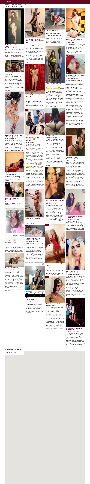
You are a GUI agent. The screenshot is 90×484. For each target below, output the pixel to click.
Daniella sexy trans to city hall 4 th (55, 201)
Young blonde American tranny (53, 31)
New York (20, 4)
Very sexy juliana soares (53, 304)
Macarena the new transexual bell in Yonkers (75, 76)
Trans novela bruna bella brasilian (33, 95)
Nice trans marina (71, 157)
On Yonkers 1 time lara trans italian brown (74, 328)
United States (14, 4)
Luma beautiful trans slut (33, 218)
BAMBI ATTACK (8, 1)
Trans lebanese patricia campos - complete (73, 272)
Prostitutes (7, 4)
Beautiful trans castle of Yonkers (12, 45)
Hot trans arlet (50, 135)
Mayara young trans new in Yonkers (54, 264)
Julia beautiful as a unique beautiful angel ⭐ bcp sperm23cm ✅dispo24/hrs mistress (34, 138)
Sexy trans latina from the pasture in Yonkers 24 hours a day (35, 40)
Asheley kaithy (9, 73)
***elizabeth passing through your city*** (75, 216)
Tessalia (7, 173)
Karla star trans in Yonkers (13, 198)
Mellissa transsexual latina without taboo (33, 298)
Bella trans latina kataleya (53, 83)
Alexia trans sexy (10, 242)
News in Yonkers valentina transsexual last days (34, 238)
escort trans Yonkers (11, 267)
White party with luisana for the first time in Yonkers (74, 40)
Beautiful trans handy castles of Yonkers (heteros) (14, 136)
